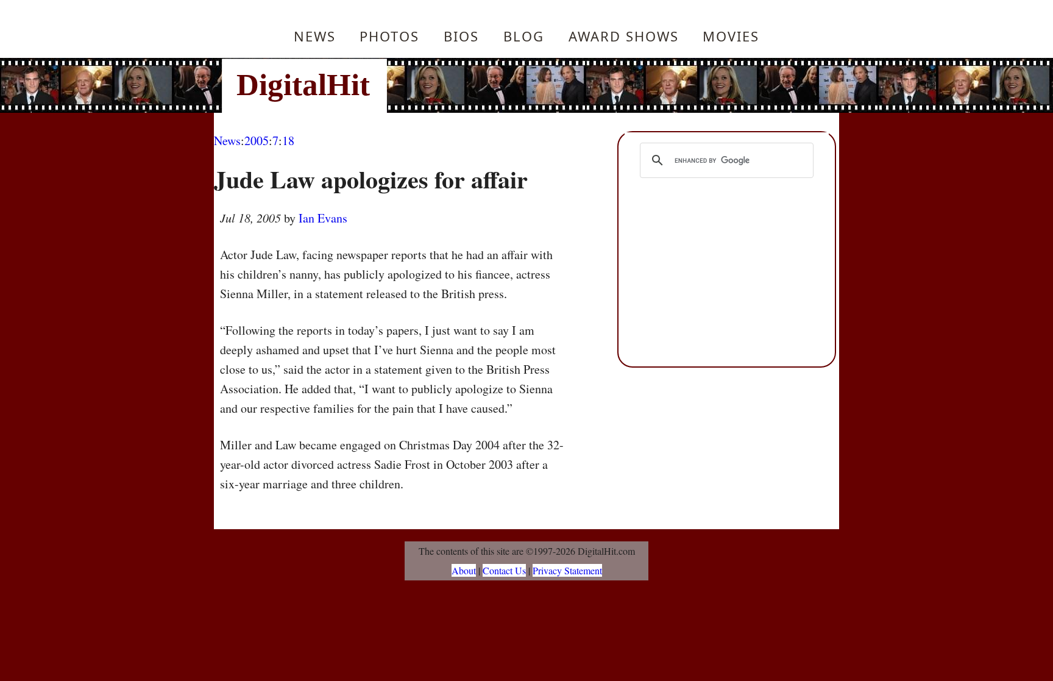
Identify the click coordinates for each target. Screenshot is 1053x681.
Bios (461, 36)
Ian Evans (323, 218)
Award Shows (624, 36)
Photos (389, 36)
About (464, 570)
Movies (731, 36)
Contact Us (504, 570)
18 (288, 140)
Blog (523, 36)
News (315, 36)
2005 (256, 140)
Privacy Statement (567, 570)
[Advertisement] (609, 85)
